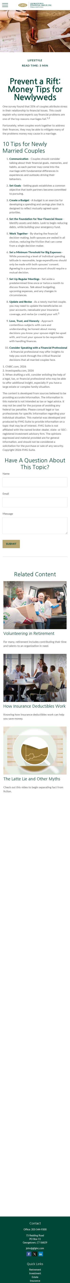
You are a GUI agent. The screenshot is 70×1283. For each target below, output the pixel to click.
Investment (35, 1273)
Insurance (35, 1281)
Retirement (35, 1270)
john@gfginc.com (35, 1248)
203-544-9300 (39, 1229)
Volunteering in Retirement (28, 633)
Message (8, 513)
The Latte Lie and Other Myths (31, 779)
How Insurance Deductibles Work (34, 706)
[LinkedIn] (40, 1254)
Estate (35, 1277)
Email (6, 493)
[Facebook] (29, 1254)
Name (6, 473)
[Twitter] (34, 1254)
